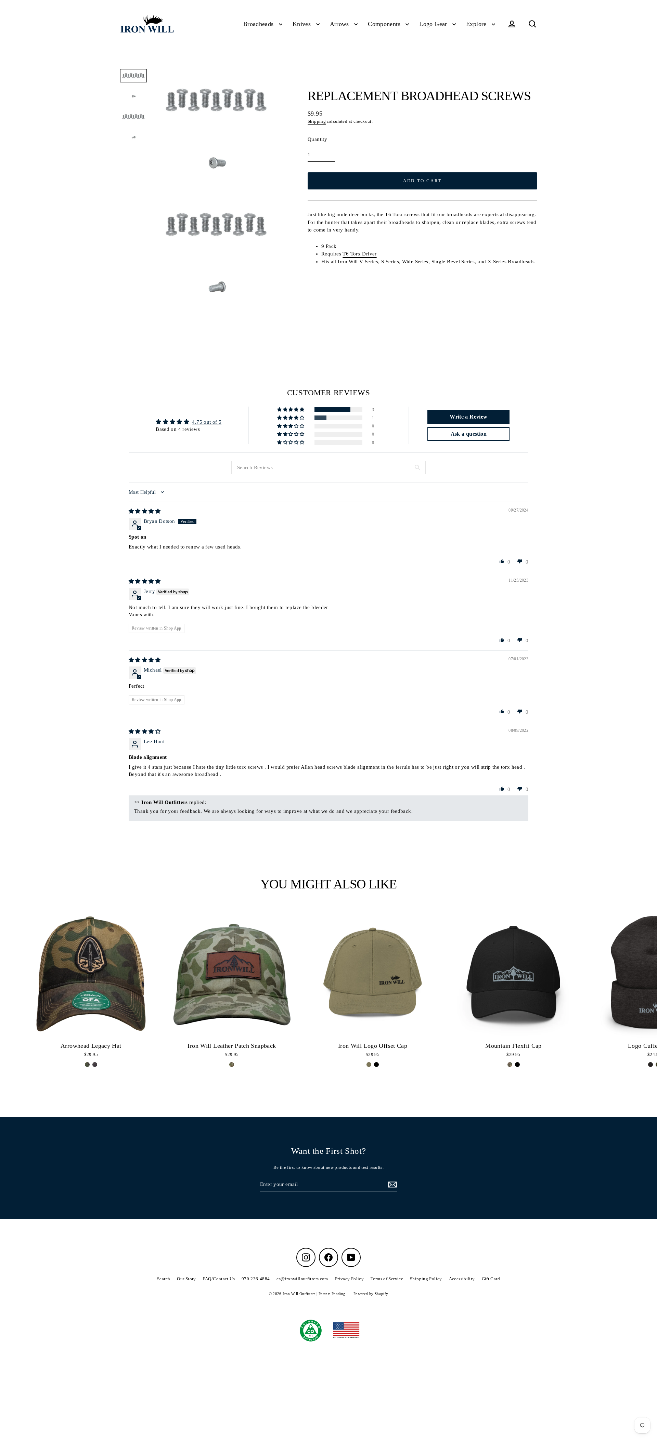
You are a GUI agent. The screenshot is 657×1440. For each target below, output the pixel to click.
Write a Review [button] (468, 417)
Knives (303, 24)
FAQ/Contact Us (219, 1278)
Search (163, 1278)
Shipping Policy (426, 1278)
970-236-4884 (256, 1278)
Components (385, 24)
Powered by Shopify (370, 1294)
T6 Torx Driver (359, 253)
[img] (144, 511)
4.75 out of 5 (206, 422)
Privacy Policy (349, 1278)
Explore (477, 24)
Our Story (186, 1278)
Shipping (317, 121)
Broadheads (259, 24)
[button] (291, 409)
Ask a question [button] (469, 434)
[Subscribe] (391, 1185)
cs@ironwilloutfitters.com (302, 1278)
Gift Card (491, 1278)
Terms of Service (387, 1278)
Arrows (340, 24)
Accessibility (462, 1278)
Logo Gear (434, 24)
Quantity (317, 139)
